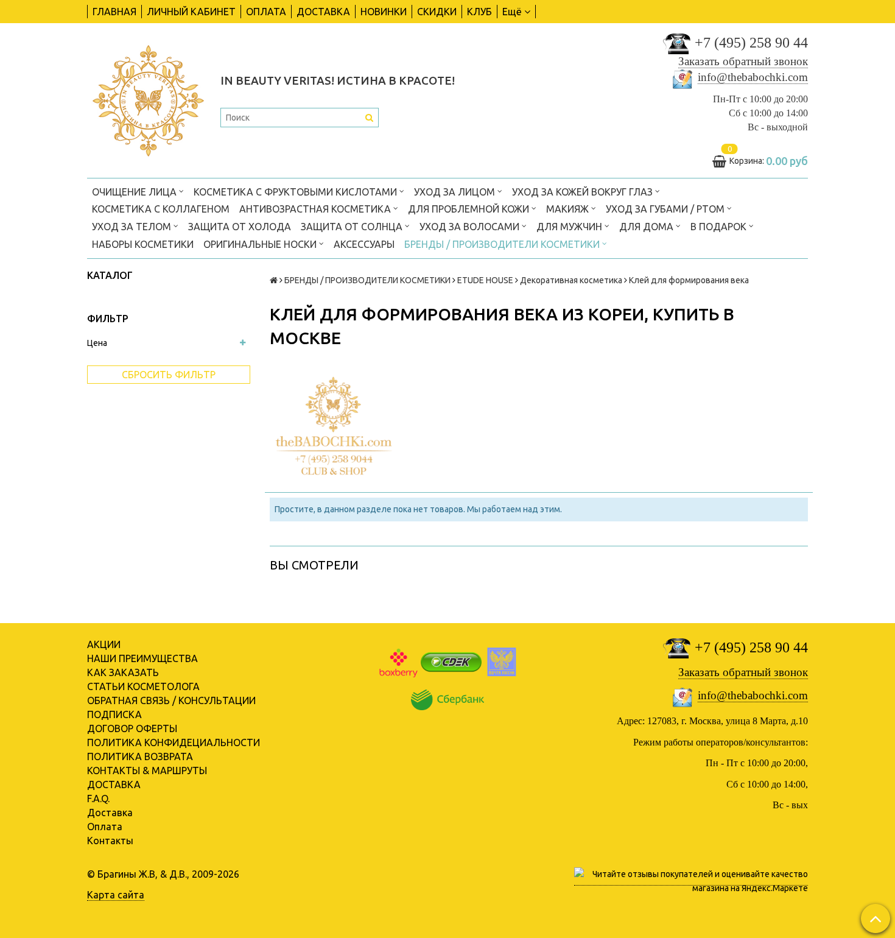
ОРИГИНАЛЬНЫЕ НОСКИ (261, 244)
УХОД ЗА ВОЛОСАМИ (470, 226)
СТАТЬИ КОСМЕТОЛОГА (143, 686)
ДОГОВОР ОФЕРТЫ (132, 728)
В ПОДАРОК (719, 226)
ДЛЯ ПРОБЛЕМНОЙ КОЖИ (470, 208)
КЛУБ (479, 11)
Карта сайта (115, 894)
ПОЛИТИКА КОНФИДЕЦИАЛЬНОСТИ (173, 742)
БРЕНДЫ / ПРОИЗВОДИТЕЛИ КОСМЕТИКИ (503, 244)
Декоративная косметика (571, 280)
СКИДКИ (437, 11)
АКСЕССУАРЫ (364, 244)
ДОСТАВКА (323, 11)
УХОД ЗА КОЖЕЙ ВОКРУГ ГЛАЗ (583, 191)
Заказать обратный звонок (743, 61)
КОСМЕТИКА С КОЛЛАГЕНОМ (161, 208)
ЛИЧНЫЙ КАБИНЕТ (191, 11)
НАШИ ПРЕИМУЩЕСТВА (142, 658)
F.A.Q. (98, 798)
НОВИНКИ (383, 11)
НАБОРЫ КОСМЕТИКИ (143, 244)
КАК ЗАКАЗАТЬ (123, 672)
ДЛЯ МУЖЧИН (570, 226)
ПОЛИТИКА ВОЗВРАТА (140, 756)
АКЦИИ (104, 644)
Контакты (110, 840)
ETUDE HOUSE (485, 280)
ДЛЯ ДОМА (647, 226)
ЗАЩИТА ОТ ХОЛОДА (239, 226)
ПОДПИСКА (114, 714)
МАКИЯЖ (568, 208)
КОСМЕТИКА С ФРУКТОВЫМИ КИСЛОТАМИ (296, 191)
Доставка (110, 812)
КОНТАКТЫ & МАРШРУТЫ (147, 770)
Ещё (512, 11)
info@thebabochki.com (753, 77)
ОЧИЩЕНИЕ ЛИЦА (135, 191)
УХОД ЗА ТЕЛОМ (133, 226)
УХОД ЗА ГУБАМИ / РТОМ (666, 208)
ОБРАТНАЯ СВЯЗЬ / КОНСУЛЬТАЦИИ (171, 700)
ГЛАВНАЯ (114, 11)
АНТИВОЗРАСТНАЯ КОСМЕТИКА (316, 208)
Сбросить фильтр (169, 374)
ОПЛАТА (266, 11)
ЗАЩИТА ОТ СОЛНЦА (353, 226)
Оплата (104, 826)
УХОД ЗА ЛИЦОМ (455, 191)
